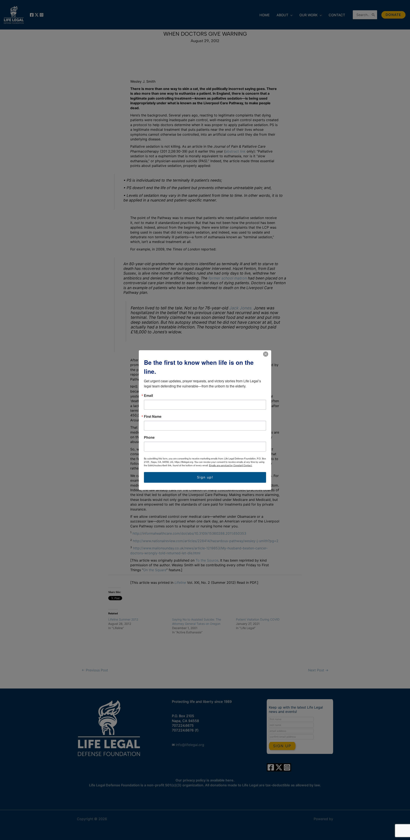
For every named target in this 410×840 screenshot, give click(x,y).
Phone (149, 437)
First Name (152, 416)
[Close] (265, 354)
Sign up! (205, 477)
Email (148, 395)
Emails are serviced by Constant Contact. (230, 465)
